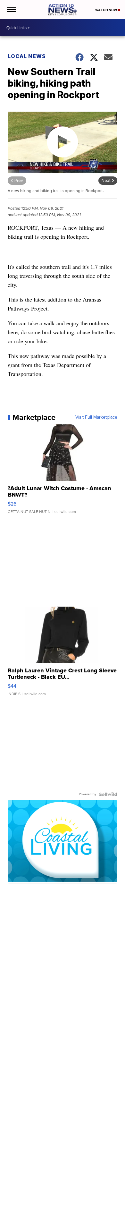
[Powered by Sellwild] (108, 794)
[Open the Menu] (11, 10)
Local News (27, 56)
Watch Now (106, 10)
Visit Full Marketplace (96, 417)
